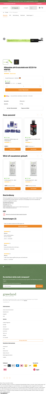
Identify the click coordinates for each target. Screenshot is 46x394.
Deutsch (40, 3)
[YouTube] (7, 378)
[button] (5, 62)
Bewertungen (30, 15)
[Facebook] (4, 378)
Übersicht (5, 15)
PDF (10, 15)
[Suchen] (35, 8)
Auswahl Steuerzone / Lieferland (12, 78)
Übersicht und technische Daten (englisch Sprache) (16, 214)
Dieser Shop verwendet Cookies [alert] (6, 383)
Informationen (6, 306)
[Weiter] (42, 39)
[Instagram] (10, 378)
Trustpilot (26, 7)
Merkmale (22, 15)
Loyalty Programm (30, 1)
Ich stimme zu (4, 393)
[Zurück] (4, 39)
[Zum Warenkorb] (42, 8)
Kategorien (15, 8)
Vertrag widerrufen (23, 340)
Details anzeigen (6, 391)
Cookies (4, 357)
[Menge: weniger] (7, 86)
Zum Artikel (12, 149)
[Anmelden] (39, 8)
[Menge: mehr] (40, 86)
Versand (19, 83)
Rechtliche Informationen (9, 343)
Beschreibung (16, 15)
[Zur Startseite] (6, 8)
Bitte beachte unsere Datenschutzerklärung (12, 283)
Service (4, 319)
